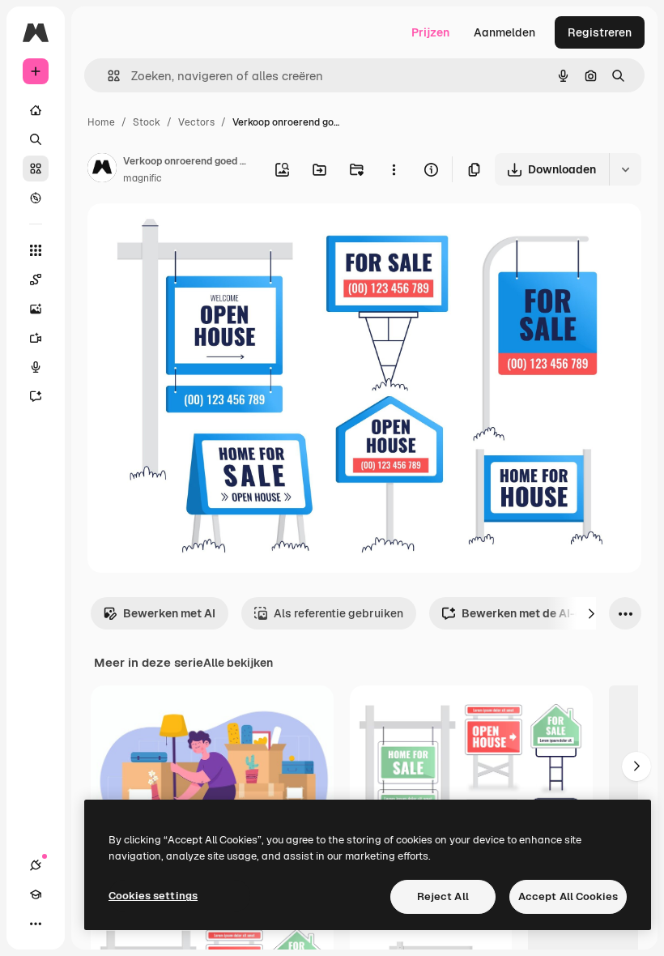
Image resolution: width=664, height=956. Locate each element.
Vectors (196, 122)
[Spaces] (36, 279)
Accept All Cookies (568, 896)
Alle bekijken (238, 662)
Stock (146, 122)
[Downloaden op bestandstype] (625, 169)
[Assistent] (36, 396)
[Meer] (36, 924)
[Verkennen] (36, 198)
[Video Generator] (36, 338)
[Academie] (36, 894)
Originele (193, 234)
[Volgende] (591, 613)
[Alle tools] (36, 250)
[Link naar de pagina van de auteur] (102, 170)
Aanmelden (504, 32)
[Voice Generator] (36, 367)
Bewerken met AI (169, 613)
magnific (142, 178)
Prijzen (430, 32)
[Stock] (36, 168)
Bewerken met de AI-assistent (544, 613)
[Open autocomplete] (107, 76)
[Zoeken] (36, 139)
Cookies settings (153, 896)
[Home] (36, 110)
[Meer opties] (393, 169)
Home (101, 122)
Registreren (600, 32)
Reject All (443, 896)
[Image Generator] (36, 309)
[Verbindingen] (36, 865)
